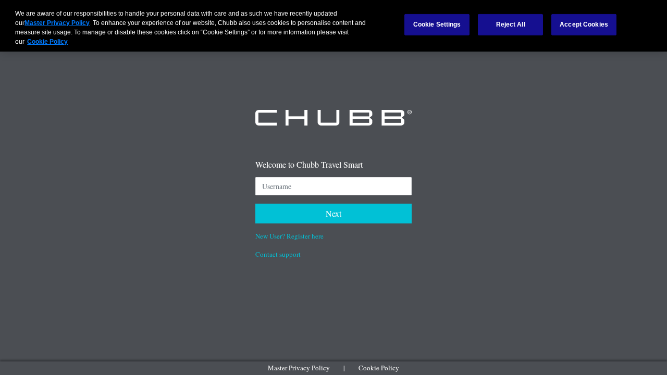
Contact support (278, 254)
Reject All (510, 24)
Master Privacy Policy (299, 367)
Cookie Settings (437, 24)
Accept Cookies (584, 24)
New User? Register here (289, 236)
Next (333, 213)
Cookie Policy (379, 367)
